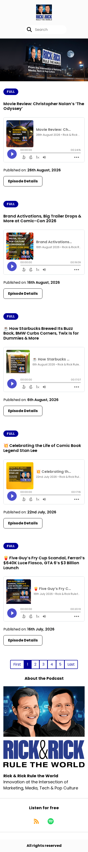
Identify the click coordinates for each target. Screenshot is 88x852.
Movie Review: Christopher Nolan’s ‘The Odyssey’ (43, 106)
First (17, 664)
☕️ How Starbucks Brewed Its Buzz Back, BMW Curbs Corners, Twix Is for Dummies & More (41, 333)
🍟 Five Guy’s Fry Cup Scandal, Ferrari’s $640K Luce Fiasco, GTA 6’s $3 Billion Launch (44, 562)
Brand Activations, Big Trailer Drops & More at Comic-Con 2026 (42, 218)
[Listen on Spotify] (51, 821)
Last (71, 664)
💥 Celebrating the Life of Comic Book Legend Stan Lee (42, 448)
